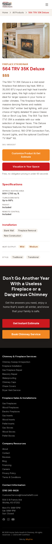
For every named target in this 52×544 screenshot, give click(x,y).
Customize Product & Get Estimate (26, 155)
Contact (6, 453)
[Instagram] (8, 519)
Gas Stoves (7, 427)
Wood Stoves (8, 431)
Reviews (6, 457)
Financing (6, 465)
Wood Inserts (8, 419)
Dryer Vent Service (11, 390)
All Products (18, 12)
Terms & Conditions (11, 477)
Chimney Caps (9, 382)
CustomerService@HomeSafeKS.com (20, 495)
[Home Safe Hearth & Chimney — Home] (7, 4)
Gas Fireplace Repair (12, 370)
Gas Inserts (7, 415)
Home (5, 12)
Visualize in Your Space (26, 166)
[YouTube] (13, 519)
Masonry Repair (9, 374)
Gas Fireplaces (9, 403)
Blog (4, 461)
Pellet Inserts (8, 423)
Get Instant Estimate (26, 323)
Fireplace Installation (12, 366)
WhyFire (29, 539)
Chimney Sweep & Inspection (16, 362)
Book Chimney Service (26, 334)
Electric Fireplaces (11, 411)
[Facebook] (3, 519)
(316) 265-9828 (10, 490)
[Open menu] (47, 4)
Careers (6, 469)
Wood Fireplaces (10, 407)
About (5, 449)
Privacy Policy (9, 473)
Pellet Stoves (8, 435)
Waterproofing (9, 378)
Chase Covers (9, 386)
